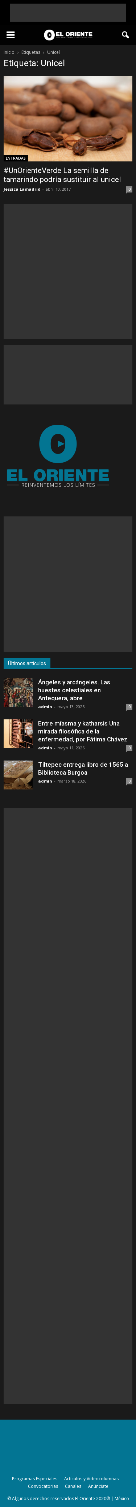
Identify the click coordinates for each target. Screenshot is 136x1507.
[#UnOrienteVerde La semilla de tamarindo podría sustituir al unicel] (68, 118)
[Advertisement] (68, 13)
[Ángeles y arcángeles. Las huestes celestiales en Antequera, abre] (18, 692)
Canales (73, 1486)
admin (45, 706)
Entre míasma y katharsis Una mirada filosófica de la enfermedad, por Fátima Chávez (82, 731)
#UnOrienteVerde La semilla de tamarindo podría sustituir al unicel (62, 175)
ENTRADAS (16, 158)
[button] (126, 35)
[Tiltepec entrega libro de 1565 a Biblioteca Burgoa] (18, 775)
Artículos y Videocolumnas (91, 1479)
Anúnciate (98, 1486)
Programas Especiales (34, 1479)
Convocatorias (43, 1486)
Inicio (9, 52)
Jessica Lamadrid (22, 189)
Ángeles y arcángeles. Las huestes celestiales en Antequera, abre (74, 690)
